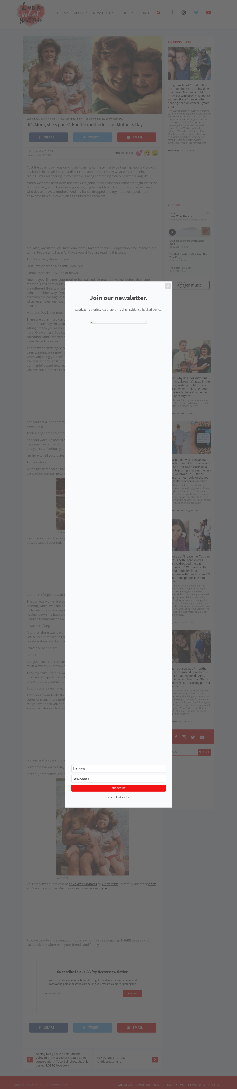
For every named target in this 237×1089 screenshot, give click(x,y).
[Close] (168, 286)
